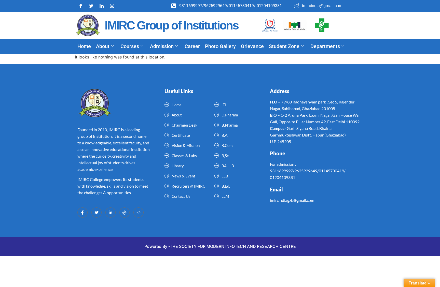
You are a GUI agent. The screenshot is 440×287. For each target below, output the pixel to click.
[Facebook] (82, 6)
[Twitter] (93, 6)
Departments (325, 46)
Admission (162, 46)
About (102, 46)
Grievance (252, 46)
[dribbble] (124, 212)
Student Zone (284, 46)
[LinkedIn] (103, 6)
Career (192, 46)
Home (84, 46)
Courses (129, 46)
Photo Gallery (220, 46)
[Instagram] (114, 6)
